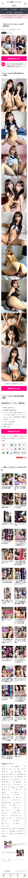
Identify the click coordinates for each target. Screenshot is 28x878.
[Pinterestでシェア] (11, 583)
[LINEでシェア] (5, 583)
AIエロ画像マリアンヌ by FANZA (14, 4)
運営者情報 (7, 871)
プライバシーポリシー (20, 871)
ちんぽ (4, 33)
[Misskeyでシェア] (23, 575)
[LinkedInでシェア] (17, 583)
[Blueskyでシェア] (17, 575)
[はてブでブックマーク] (23, 579)
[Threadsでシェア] (11, 579)
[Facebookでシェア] (5, 579)
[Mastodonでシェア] (11, 575)
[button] (25, 464)
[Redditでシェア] (17, 579)
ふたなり (10, 33)
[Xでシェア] (5, 575)
